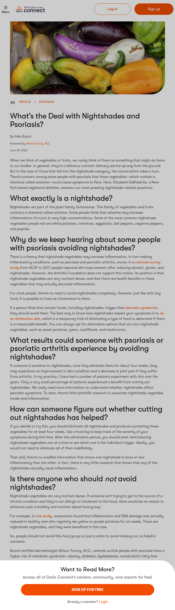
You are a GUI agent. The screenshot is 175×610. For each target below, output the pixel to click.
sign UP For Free (87, 590)
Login (103, 602)
